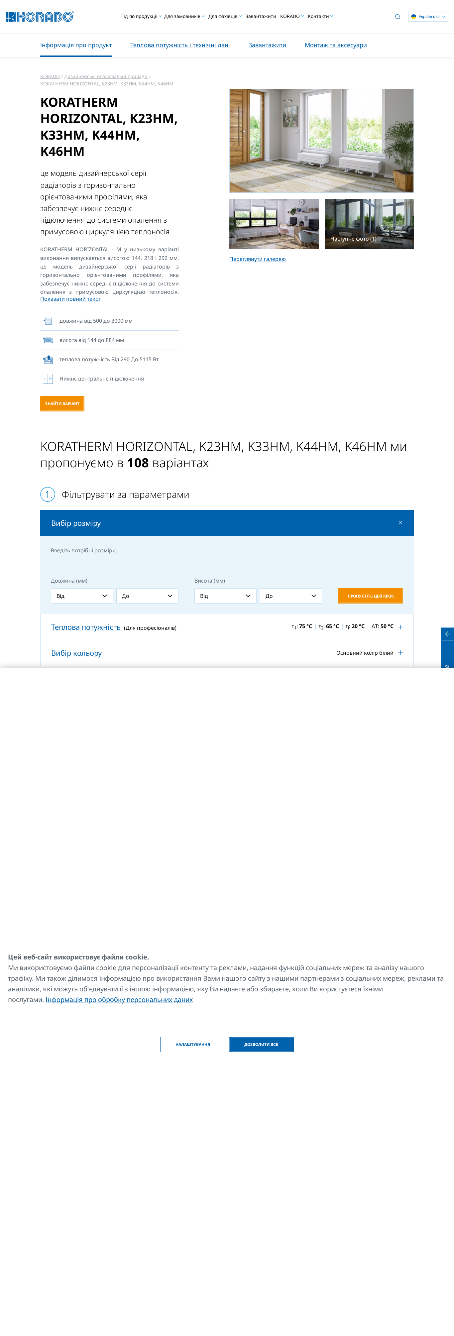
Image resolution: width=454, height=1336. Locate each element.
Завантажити (261, 16)
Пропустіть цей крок (371, 596)
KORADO (50, 76)
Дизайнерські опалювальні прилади (106, 76)
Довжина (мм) (69, 580)
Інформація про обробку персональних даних (119, 999)
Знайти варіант (62, 403)
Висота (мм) (209, 580)
